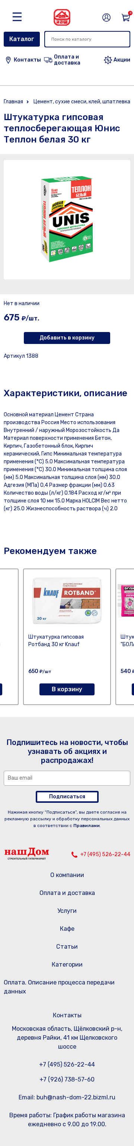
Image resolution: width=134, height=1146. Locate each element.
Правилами (86, 825)
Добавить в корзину (67, 338)
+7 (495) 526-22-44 (105, 854)
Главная (13, 101)
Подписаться (67, 796)
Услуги (67, 910)
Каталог (21, 39)
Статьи (67, 946)
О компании (67, 875)
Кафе (67, 928)
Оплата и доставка (67, 892)
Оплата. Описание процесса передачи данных (59, 987)
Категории (67, 964)
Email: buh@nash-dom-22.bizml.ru (67, 1097)
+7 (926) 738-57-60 (67, 1079)
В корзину (67, 689)
